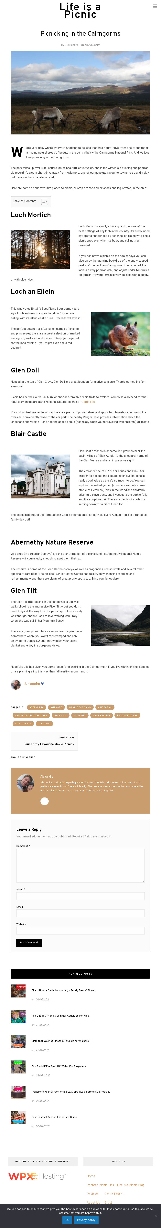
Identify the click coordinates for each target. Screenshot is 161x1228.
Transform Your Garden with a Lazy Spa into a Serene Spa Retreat (70, 1092)
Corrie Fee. (88, 402)
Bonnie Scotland (80, 707)
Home (91, 1176)
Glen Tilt (80, 715)
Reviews (92, 1194)
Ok (67, 1220)
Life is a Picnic (80, 11)
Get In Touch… (114, 1194)
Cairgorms (105, 707)
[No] (156, 1216)
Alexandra (72, 44)
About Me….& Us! (99, 1203)
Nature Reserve (127, 715)
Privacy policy (86, 1220)
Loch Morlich (101, 715)
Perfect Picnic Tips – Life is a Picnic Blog (116, 1185)
